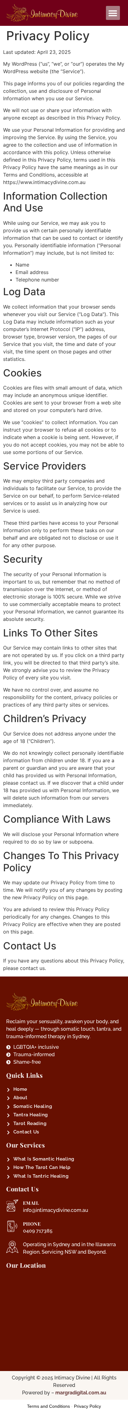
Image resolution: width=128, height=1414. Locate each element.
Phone (32, 1224)
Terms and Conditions (48, 1406)
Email (31, 1203)
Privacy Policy (87, 1406)
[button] (113, 13)
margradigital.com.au (80, 1393)
